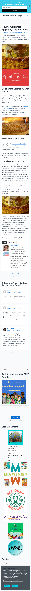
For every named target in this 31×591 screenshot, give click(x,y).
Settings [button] (7, 585)
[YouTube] (8, 255)
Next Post (15, 276)
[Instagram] (4, 255)
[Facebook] (6, 253)
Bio (5, 242)
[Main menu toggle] (27, 15)
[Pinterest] (6, 255)
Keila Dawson (10, 328)
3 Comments (5, 32)
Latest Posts (12, 242)
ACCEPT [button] (15, 585)
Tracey (9, 290)
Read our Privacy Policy (9, 577)
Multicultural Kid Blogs (12, 16)
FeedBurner (19, 420)
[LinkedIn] (8, 253)
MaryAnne (14, 245)
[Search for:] (15, 369)
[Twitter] (4, 253)
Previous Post (15, 273)
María (8, 307)
